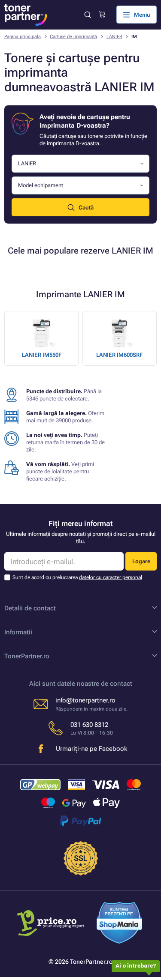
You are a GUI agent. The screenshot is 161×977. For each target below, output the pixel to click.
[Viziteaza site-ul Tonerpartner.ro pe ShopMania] (119, 924)
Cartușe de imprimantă (73, 36)
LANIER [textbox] (27, 163)
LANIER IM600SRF (119, 355)
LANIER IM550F (41, 355)
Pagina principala (22, 36)
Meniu (142, 15)
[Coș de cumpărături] (102, 15)
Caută (86, 207)
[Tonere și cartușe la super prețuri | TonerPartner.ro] (25, 15)
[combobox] (80, 164)
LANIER (114, 36)
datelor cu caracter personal (110, 577)
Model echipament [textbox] (40, 185)
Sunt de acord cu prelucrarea (77, 577)
